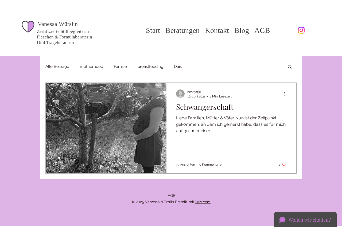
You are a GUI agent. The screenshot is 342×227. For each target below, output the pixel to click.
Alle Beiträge (57, 66)
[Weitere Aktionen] (286, 94)
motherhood (91, 66)
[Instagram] (301, 30)
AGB (171, 195)
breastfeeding (150, 66)
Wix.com (203, 202)
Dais (178, 66)
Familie (120, 66)
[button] (289, 67)
